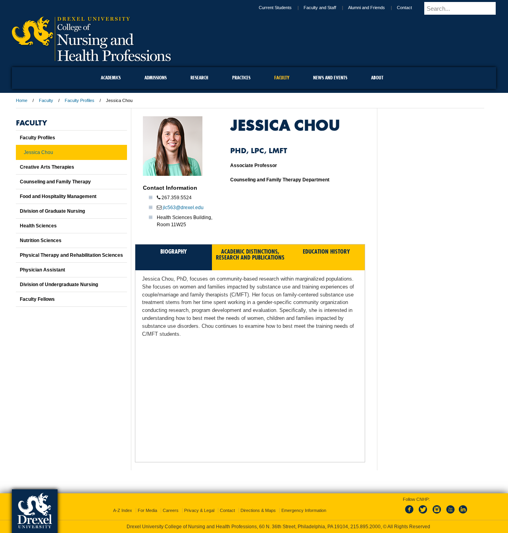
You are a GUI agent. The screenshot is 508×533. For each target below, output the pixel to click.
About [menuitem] (377, 78)
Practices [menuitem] (241, 78)
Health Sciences (38, 226)
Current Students (282, 7)
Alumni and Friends (373, 7)
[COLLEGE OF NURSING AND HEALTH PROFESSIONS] (91, 58)
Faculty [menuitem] (281, 78)
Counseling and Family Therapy (55, 182)
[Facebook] (411, 506)
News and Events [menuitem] (330, 78)
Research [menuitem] (199, 78)
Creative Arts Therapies (47, 167)
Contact (411, 7)
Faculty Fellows (37, 299)
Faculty (46, 100)
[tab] (173, 257)
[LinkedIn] (463, 506)
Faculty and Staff (326, 7)
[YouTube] (450, 506)
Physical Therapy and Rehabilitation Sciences (71, 255)
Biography (173, 251)
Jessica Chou (38, 152)
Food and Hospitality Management (58, 196)
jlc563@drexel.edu (183, 207)
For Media (147, 503)
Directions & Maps (258, 503)
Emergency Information (303, 503)
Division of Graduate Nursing (52, 211)
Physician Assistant (42, 270)
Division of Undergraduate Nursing (59, 284)
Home (21, 100)
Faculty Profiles (79, 100)
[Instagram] (437, 506)
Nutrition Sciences (41, 240)
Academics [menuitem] (111, 78)
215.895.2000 (261, 526)
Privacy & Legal (199, 503)
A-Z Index (122, 503)
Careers (171, 503)
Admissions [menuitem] (155, 78)
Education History (326, 251)
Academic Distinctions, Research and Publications (250, 254)
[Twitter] (424, 506)
